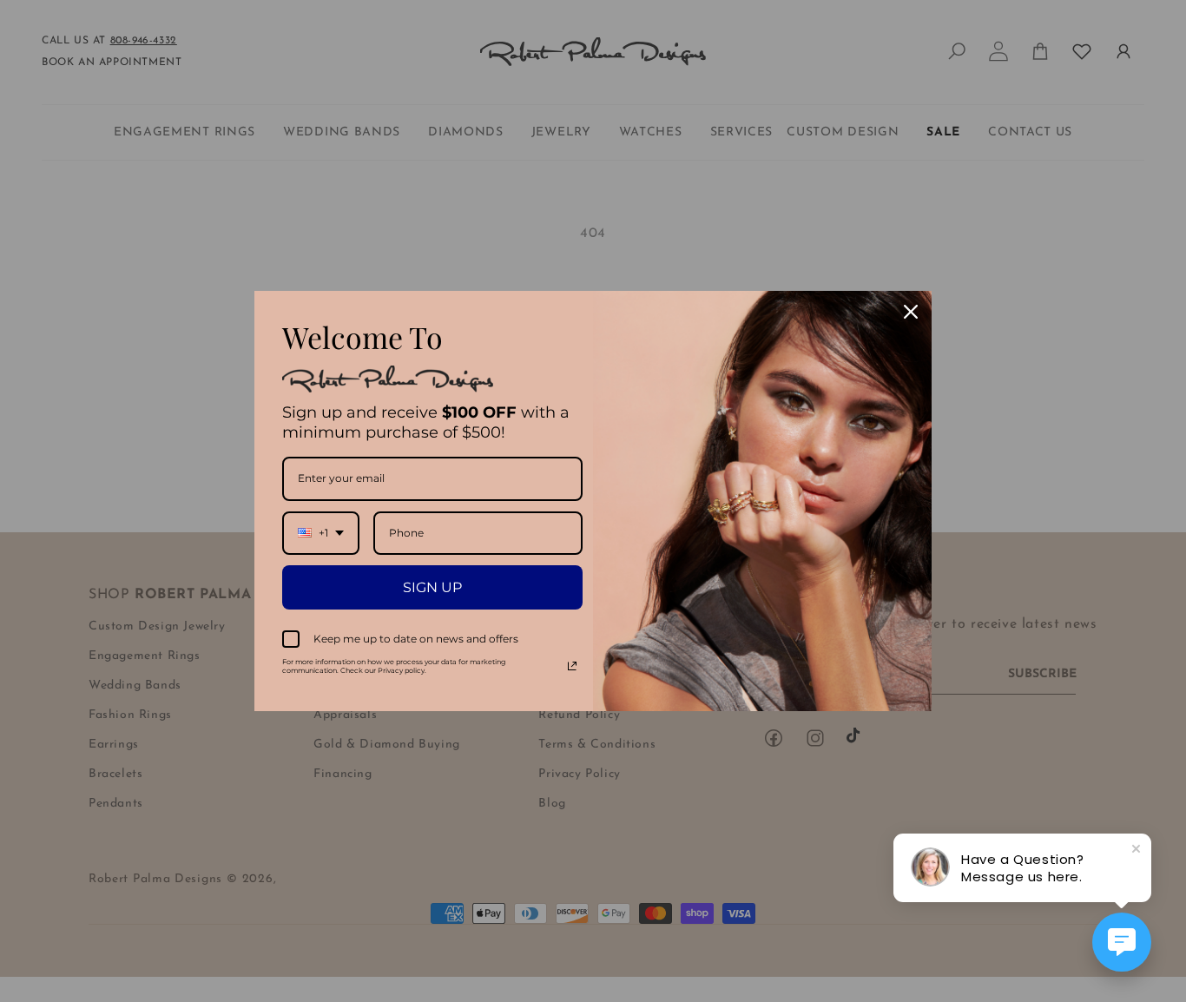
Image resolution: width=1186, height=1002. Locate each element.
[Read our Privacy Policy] (572, 666)
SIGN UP (432, 587)
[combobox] (320, 533)
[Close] (911, 312)
